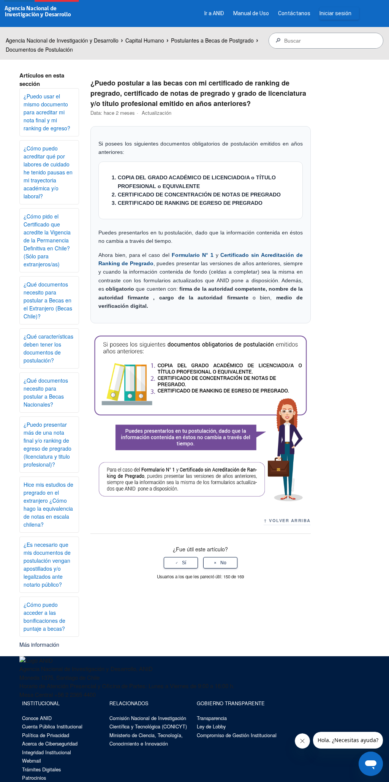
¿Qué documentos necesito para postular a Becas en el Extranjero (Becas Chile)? (48, 300)
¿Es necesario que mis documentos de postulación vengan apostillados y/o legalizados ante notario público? (47, 564)
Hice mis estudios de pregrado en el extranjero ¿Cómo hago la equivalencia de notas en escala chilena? (48, 504)
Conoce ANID (37, 718)
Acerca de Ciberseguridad (49, 743)
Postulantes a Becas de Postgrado (212, 40)
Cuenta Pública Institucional (52, 726)
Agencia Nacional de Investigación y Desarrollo (62, 40)
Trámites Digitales (41, 769)
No (223, 562)
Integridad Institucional (46, 752)
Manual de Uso (251, 13)
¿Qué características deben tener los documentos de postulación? (48, 348)
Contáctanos (294, 13)
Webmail (31, 760)
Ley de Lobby (211, 726)
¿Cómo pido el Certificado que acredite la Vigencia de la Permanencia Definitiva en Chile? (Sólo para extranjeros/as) (47, 240)
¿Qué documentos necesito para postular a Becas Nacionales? (46, 392)
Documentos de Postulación (39, 49)
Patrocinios (34, 777)
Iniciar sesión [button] (335, 13)
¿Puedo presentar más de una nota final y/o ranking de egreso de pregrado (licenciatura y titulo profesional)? (47, 444)
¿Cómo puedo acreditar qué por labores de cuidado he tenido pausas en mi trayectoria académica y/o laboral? (48, 172)
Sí (184, 562)
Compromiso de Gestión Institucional (237, 735)
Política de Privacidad (45, 735)
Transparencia (212, 718)
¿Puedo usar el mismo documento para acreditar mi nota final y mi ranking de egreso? (47, 112)
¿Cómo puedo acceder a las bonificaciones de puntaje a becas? (44, 616)
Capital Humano (144, 40)
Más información (39, 644)
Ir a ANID (214, 13)
